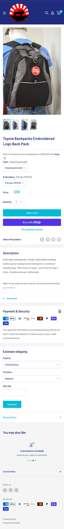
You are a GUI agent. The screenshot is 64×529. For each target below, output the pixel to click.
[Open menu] (4, 13)
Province (7, 372)
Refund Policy (9, 417)
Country (7, 358)
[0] (58, 13)
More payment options (32, 229)
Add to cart (32, 212)
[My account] (52, 13)
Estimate (12, 404)
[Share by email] (59, 239)
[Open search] (46, 13)
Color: (15, 162)
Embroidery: (17, 177)
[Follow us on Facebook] (5, 490)
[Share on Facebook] (42, 239)
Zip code (7, 386)
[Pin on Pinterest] (48, 239)
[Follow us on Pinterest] (16, 490)
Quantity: (7, 202)
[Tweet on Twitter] (53, 239)
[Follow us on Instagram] (11, 490)
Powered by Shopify (11, 523)
